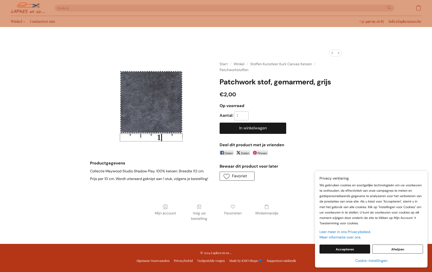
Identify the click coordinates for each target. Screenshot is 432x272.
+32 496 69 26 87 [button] (371, 21)
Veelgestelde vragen (211, 261)
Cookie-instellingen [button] (371, 260)
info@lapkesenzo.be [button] (405, 21)
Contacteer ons (42, 21)
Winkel (17, 21)
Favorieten (233, 213)
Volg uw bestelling (199, 216)
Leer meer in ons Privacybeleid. (345, 231)
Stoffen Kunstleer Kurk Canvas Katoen (281, 64)
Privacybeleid (183, 261)
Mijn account (165, 213)
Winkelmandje (266, 213)
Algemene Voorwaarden (152, 261)
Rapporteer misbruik (281, 261)
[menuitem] (332, 53)
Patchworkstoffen (234, 69)
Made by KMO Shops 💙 (245, 261)
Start (224, 64)
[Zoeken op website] (389, 7)
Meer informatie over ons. (340, 237)
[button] (28, 7)
